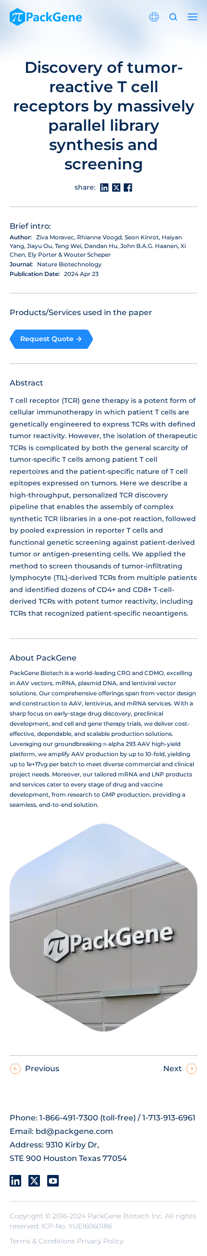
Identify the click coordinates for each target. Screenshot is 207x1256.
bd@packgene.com (74, 1131)
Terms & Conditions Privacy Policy (66, 1241)
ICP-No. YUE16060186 (76, 1226)
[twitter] (34, 1181)
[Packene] (46, 17)
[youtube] (53, 1181)
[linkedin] (15, 1181)
